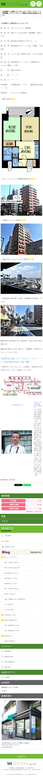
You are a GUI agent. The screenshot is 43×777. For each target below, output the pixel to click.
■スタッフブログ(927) (10, 557)
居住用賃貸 (8, 535)
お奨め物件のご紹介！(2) (11, 573)
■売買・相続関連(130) (10, 620)
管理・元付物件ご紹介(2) (11, 562)
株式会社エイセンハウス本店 (10, 687)
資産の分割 (7, 667)
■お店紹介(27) (8, 636)
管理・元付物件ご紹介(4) (11, 588)
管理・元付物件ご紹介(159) (12, 567)
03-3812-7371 (36, 769)
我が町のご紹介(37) (9, 594)
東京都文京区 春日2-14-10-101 (15, 744)
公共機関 (6, 677)
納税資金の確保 (8, 656)
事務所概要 (7, 651)
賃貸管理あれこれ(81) (10, 583)
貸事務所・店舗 (9, 546)
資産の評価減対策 (9, 662)
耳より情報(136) (9, 604)
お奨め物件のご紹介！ (10, 615)
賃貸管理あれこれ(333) (10, 578)
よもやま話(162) (9, 609)
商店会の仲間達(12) (9, 641)
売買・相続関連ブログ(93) (11, 630)
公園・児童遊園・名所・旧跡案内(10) (14, 599)
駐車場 (7, 541)
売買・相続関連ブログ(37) (11, 625)
